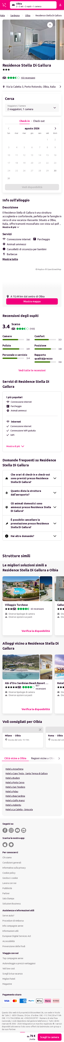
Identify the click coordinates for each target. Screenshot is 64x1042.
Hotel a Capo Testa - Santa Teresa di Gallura (27, 773)
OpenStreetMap (54, 269)
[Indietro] (8, 128)
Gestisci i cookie (10, 878)
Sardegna (15, 15)
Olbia (27, 15)
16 (55, 155)
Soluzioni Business (11, 903)
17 (9, 163)
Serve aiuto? (8, 915)
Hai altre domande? (22, 536)
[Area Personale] (60, 5)
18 (16, 163)
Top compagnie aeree (12, 958)
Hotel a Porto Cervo (15, 782)
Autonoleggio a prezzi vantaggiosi (18, 963)
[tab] (15, 758)
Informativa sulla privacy (14, 868)
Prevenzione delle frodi (13, 946)
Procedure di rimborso (13, 920)
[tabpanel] (32, 790)
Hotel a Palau (12, 791)
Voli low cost (8, 968)
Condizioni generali (11, 862)
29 (47, 170)
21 (40, 163)
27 (32, 170)
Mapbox (41, 269)
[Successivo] (55, 128)
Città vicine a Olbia (15, 758)
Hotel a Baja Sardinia (15, 796)
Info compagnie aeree (12, 926)
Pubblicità (7, 888)
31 (9, 178)
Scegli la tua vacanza (12, 973)
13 (32, 155)
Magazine (7, 984)
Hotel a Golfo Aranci (15, 800)
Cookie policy (8, 873)
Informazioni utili (10, 931)
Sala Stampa (8, 898)
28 (40, 170)
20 (32, 163)
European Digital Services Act (16, 936)
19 (24, 163)
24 (9, 170)
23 (55, 163)
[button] (28, 40)
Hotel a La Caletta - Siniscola (19, 809)
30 (55, 170)
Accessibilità (8, 941)
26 (24, 170)
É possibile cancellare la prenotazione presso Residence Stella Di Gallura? (30, 523)
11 (16, 155)
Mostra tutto (10, 259)
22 (47, 163)
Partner (6, 893)
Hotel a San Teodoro (15, 787)
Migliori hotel (8, 979)
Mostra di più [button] (13, 446)
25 (16, 170)
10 (9, 155)
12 (24, 155)
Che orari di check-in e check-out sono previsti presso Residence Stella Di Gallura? (30, 478)
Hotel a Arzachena (14, 769)
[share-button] (50, 24)
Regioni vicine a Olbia (43, 758)
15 (47, 155)
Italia (2, 15)
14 (40, 155)
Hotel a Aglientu (13, 805)
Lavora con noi (9, 883)
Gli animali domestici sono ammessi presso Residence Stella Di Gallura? (31, 507)
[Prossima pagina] (59, 758)
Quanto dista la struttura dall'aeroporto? (26, 492)
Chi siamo (7, 857)
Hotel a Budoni (13, 778)
